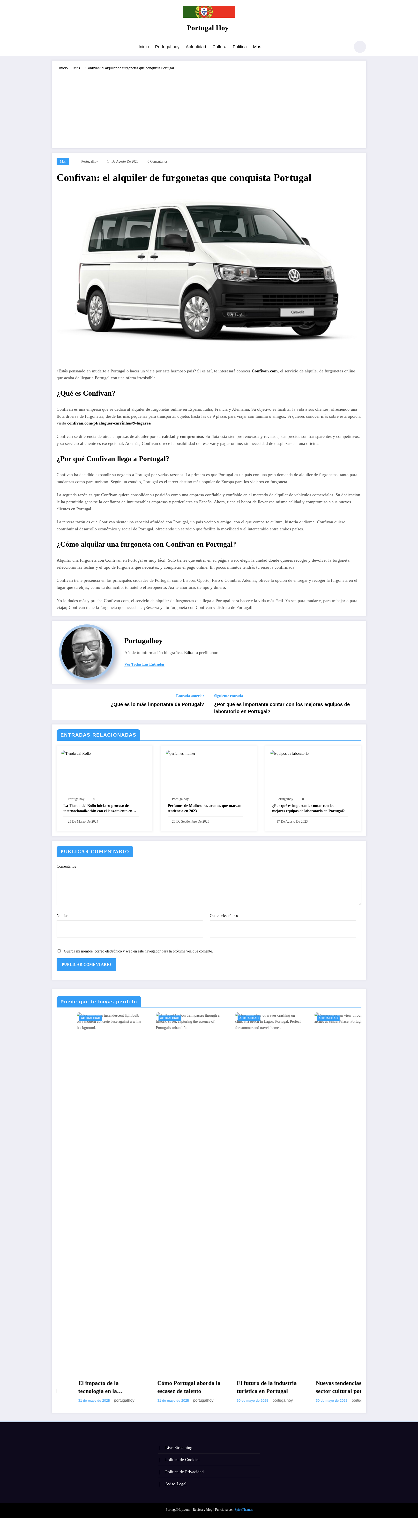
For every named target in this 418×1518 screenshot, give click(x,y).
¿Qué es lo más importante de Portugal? (157, 704)
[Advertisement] (209, 107)
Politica (240, 46)
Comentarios (66, 866)
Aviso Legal (176, 1483)
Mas (257, 46)
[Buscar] (344, 47)
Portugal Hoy (208, 28)
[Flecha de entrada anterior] (58, 704)
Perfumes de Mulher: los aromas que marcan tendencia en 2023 (204, 808)
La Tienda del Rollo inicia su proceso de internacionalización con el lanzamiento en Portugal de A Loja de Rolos (97, 808)
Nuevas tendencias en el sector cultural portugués (248, 1387)
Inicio (144, 46)
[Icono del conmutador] (55, 47)
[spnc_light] (360, 47)
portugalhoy (89, 161)
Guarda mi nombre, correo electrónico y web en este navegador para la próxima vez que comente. (138, 951)
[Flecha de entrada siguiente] (359, 704)
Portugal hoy (167, 46)
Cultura (219, 46)
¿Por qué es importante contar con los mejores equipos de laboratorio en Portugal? (282, 708)
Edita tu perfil (196, 652)
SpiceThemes (243, 1509)
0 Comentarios (157, 161)
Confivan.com (265, 371)
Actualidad (196, 46)
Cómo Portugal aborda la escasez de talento (89, 1387)
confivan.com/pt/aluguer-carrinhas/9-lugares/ (109, 423)
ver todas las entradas (144, 664)
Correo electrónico (224, 915)
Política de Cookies (182, 1459)
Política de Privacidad (184, 1471)
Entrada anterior (190, 696)
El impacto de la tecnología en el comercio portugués (327, 1387)
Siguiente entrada (228, 696)
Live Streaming (178, 1447)
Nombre (63, 915)
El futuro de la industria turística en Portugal (167, 1387)
